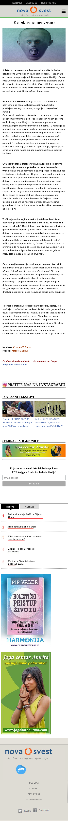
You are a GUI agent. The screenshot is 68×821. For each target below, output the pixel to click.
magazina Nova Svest (14, 364)
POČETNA (34, 783)
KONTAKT (33, 788)
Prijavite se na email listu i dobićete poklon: (34, 468)
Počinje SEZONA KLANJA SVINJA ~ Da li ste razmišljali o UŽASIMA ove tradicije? (17, 422)
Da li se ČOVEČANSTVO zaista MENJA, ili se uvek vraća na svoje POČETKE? (48, 422)
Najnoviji (10, 507)
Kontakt (17, 3)
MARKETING (34, 794)
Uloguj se (31, 3)
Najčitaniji (29, 507)
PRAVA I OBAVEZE (34, 800)
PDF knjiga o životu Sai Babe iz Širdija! (34, 472)
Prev (4, 412)
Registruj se (48, 3)
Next (63, 412)
